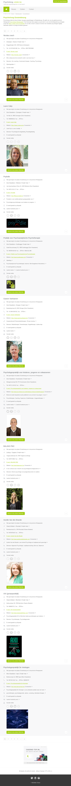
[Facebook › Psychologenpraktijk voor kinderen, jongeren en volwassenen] (11, 411)
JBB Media (34, 782)
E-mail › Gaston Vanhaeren (13, 314)
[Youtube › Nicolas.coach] (18, 71)
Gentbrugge (19, 244)
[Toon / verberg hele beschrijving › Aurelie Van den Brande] (35, 542)
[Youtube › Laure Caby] (18, 141)
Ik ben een (60, 1)
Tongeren (14, 452)
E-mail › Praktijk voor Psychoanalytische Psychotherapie (20, 254)
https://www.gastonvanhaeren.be (19, 318)
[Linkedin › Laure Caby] (15, 141)
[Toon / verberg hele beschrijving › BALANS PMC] (35, 469)
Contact (31, 9)
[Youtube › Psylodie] (18, 215)
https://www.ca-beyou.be (17, 125)
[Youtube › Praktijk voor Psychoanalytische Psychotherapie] (18, 276)
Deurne (15, 41)
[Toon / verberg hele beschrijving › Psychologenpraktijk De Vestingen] (35, 690)
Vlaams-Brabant (10, 526)
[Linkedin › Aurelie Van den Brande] (15, 558)
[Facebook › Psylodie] (11, 215)
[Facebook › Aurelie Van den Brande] (11, 558)
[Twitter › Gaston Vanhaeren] (7, 337)
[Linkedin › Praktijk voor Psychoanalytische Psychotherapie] (15, 276)
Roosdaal (18, 526)
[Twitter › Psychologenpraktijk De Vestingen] (7, 706)
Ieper (17, 673)
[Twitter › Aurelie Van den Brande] (7, 558)
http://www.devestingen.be (17, 686)
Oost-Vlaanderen (10, 112)
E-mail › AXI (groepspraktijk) (13, 609)
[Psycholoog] (6, 9)
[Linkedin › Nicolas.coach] (15, 71)
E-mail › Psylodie (10, 192)
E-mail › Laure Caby (11, 122)
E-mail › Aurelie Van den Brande (14, 536)
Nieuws (13, 9)
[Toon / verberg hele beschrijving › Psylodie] (35, 199)
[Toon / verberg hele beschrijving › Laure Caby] (35, 128)
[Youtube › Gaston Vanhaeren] (18, 337)
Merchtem (18, 600)
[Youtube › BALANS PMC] (18, 485)
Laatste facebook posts (13, 208)
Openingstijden (10, 64)
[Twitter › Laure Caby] (7, 141)
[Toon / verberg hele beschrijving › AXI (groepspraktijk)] (35, 616)
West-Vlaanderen (10, 673)
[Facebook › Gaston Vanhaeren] (11, 337)
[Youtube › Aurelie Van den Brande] (18, 558)
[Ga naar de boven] (66, 99)
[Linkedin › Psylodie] (15, 215)
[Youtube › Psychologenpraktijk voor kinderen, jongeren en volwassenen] (18, 411)
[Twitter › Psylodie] (7, 215)
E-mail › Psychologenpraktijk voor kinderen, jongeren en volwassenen (23, 388)
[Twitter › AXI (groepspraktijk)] (7, 632)
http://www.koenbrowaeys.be (18, 257)
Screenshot (26, 54)
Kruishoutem (19, 378)
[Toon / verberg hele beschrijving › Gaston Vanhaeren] (35, 321)
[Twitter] (31, 778)
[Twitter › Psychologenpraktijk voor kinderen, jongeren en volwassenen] (7, 411)
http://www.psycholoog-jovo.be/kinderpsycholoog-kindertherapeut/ (27, 391)
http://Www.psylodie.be (17, 196)
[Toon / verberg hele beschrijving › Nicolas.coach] (35, 58)
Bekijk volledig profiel (16, 99)
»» (24, 31)
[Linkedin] (38, 778)
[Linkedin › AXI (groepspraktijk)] (15, 632)
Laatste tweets (10, 270)
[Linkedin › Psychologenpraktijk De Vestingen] (15, 706)
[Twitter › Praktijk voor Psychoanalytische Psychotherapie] (7, 276)
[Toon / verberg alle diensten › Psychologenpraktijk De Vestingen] (35, 693)
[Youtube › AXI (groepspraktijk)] (18, 632)
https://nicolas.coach (16, 54)
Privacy (38, 782)
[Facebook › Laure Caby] (11, 141)
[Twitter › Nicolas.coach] (7, 71)
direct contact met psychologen (17, 23)
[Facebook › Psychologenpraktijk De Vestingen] (11, 706)
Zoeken (22, 9)
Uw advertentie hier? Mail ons (35, 762)
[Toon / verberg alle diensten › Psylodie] (35, 202)
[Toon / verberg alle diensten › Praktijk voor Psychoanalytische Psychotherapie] (35, 264)
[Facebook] (35, 778)
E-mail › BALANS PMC (12, 462)
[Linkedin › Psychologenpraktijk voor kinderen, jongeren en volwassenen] (15, 411)
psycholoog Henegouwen (17, 22)
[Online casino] (37, 746)
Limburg (8, 452)
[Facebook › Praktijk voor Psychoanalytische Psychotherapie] (11, 276)
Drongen (18, 305)
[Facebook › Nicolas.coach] (11, 71)
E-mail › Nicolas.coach (12, 51)
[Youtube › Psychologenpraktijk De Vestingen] (18, 706)
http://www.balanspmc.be (17, 465)
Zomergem (19, 112)
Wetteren (18, 183)
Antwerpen (9, 41)
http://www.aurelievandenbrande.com (20, 539)
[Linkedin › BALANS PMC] (15, 485)
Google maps (22, 41)
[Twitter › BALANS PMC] (7, 485)
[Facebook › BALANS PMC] (11, 485)
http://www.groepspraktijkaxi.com (19, 613)
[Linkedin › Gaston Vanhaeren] (15, 337)
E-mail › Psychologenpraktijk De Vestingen (17, 683)
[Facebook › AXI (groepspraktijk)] (11, 632)
